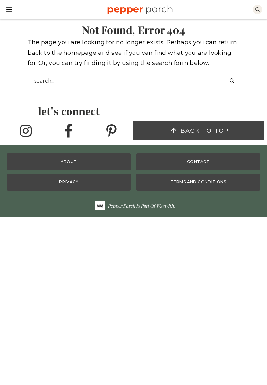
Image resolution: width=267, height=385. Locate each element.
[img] (26, 131)
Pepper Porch (140, 10)
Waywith (165, 206)
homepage (79, 52)
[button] (9, 9)
